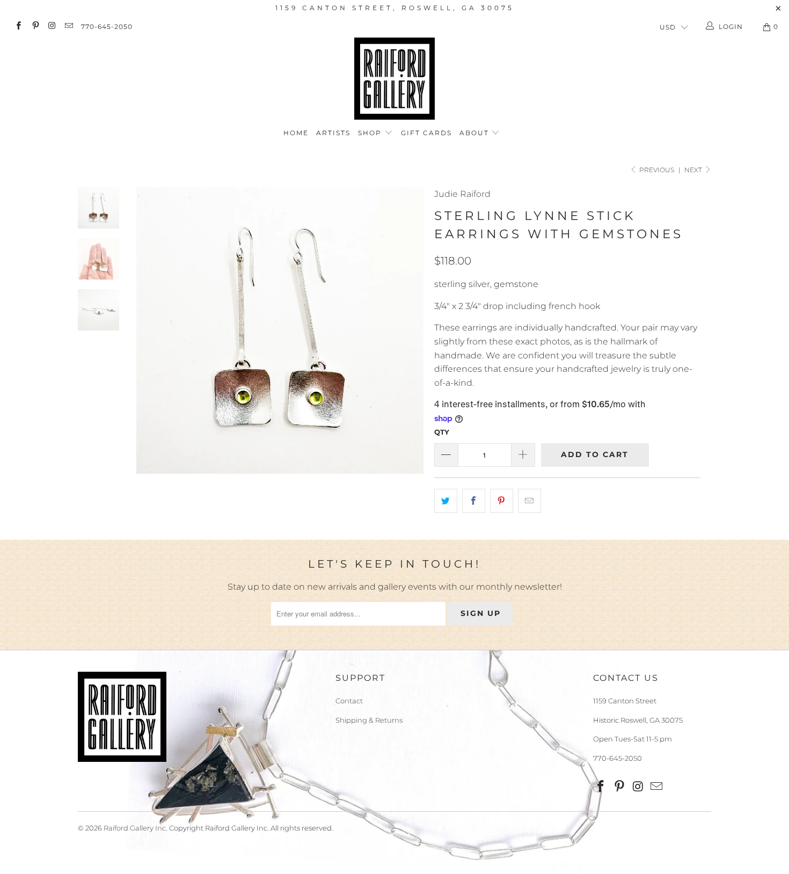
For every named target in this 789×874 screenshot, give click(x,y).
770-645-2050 (107, 27)
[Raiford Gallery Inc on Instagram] (51, 27)
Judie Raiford (462, 194)
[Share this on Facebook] (473, 501)
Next (694, 170)
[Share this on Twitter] (445, 501)
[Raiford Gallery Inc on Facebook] (18, 27)
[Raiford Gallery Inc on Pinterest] (34, 27)
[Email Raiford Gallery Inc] (68, 27)
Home (296, 133)
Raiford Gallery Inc (135, 828)
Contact (349, 700)
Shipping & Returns (369, 720)
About (475, 133)
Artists (333, 133)
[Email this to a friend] (529, 501)
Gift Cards (426, 133)
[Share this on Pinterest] (501, 501)
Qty (441, 432)
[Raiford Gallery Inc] (394, 79)
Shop (371, 133)
